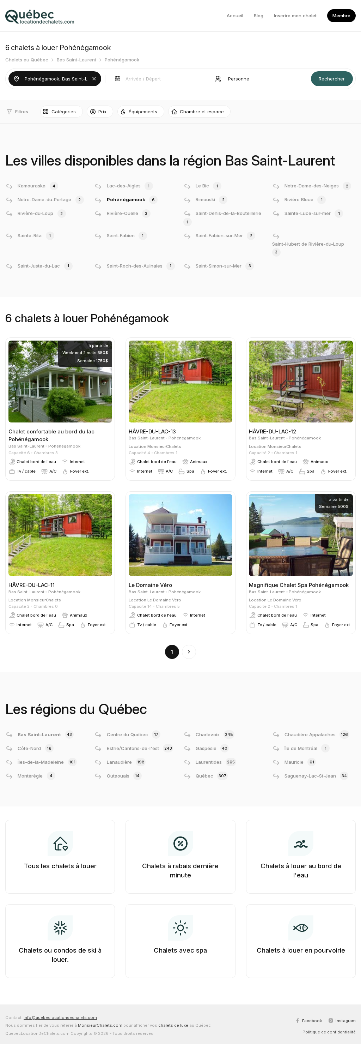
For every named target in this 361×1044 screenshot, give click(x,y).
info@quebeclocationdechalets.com (60, 1017)
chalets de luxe (173, 1025)
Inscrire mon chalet (295, 15)
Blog (258, 15)
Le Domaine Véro (164, 600)
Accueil (235, 15)
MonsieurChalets (164, 446)
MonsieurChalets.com (100, 1025)
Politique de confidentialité (329, 1032)
